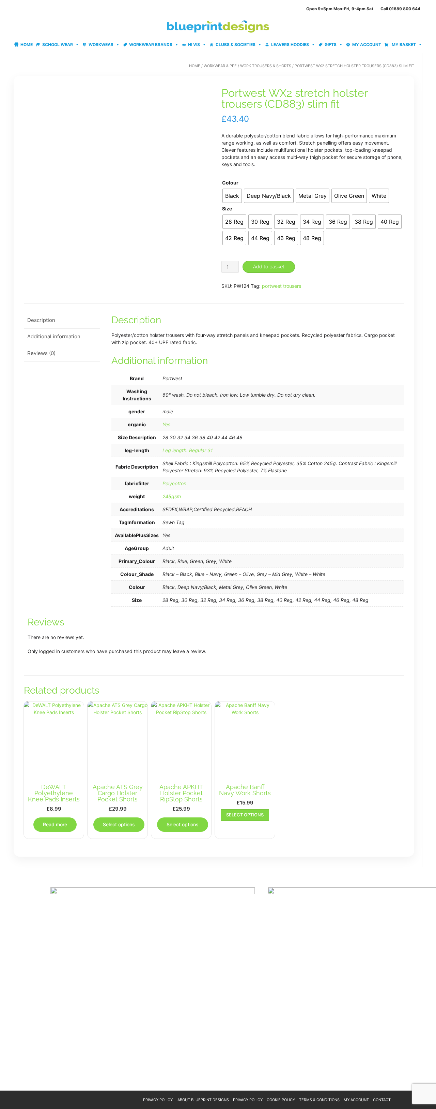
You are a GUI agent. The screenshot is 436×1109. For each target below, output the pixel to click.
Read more (55, 824)
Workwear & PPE (220, 65)
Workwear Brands (150, 44)
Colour (230, 183)
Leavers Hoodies (290, 44)
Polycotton (174, 483)
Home (26, 44)
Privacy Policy (158, 1099)
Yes (166, 424)
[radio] (232, 196)
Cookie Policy (281, 1099)
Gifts (331, 44)
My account (366, 44)
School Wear (57, 44)
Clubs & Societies (235, 44)
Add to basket (268, 266)
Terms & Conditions (319, 1099)
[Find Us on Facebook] (23, 8)
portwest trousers (281, 286)
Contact (382, 1099)
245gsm (171, 496)
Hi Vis (194, 44)
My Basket (403, 44)
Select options (119, 824)
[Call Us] (15, 8)
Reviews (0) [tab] (41, 353)
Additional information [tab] (53, 336)
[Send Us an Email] (7, 8)
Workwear (101, 44)
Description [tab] (41, 320)
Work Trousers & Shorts (265, 65)
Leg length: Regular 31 (187, 450)
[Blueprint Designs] (218, 26)
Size (227, 208)
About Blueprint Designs (203, 1099)
